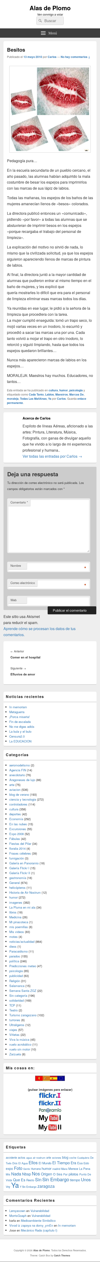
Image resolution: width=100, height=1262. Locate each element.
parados (14, 956)
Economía (16, 819)
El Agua (23, 1163)
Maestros (61, 394)
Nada (16, 1174)
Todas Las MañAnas (33, 398)
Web (13, 600)
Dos (14, 1163)
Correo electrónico (22, 583)
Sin (38, 1179)
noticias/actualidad (21, 941)
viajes (13, 1029)
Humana (36, 1169)
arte (11, 784)
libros (13, 912)
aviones (56, 1157)
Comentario (19, 502)
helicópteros (17, 887)
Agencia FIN (17, 770)
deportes (15, 814)
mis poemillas (18, 927)
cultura (53, 390)
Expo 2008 (16, 834)
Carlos (52, 57)
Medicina (15, 917)
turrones (14, 1020)
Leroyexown (17, 1210)
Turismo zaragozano (23, 1015)
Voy (8, 1186)
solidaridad (16, 1000)
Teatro (13, 1010)
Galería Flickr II (19, 873)
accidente (11, 1157)
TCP (12, 1005)
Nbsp (26, 1174)
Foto (18, 1168)
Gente (26, 1169)
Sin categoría (18, 995)
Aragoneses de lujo (22, 780)
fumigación (16, 858)
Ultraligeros (16, 1025)
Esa (80, 1163)
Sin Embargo (55, 1179)
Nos (36, 1173)
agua (29, 1157)
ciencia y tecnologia (22, 799)
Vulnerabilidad (39, 1210)
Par (65, 1174)
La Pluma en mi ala (22, 907)
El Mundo (45, 1163)
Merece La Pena (79, 1168)
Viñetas (14, 1034)
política (14, 961)
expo (9, 1168)
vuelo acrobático (20, 1044)
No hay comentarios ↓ (75, 57)
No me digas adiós (21, 726)
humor (63, 390)
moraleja (13, 398)
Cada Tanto (36, 394)
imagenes (15, 902)
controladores (18, 804)
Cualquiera (83, 1157)
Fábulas (14, 838)
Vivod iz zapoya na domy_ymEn (31, 1225)
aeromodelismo (19, 765)
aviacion (14, 789)
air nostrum (39, 1157)
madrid (56, 1169)
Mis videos (16, 932)
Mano (64, 1169)
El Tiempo (61, 1162)
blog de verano (19, 794)
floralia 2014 (17, 848)
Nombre (15, 565)
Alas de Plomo (50, 7)
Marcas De (76, 394)
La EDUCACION (20, 741)
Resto (30, 1180)
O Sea (57, 1174)
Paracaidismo (18, 951)
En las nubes (18, 824)
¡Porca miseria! (19, 717)
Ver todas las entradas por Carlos (52, 456)
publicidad (16, 975)
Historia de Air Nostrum (25, 892)
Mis (8, 1174)
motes (13, 936)
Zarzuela (15, 1054)
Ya (49, 398)
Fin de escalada (20, 721)
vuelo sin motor (19, 1049)
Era (73, 1162)
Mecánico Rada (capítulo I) (39, 1230)
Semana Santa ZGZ (22, 990)
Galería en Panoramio (24, 863)
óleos (13, 946)
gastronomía (17, 878)
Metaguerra (16, 712)
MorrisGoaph (18, 1215)
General (14, 882)
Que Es (19, 1179)
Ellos (33, 1162)
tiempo (75, 1179)
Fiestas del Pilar (20, 843)
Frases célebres (20, 853)
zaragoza (46, 1186)
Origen (46, 1173)
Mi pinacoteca (18, 922)
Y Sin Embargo (28, 1186)
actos (21, 1157)
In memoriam (18, 707)
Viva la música (19, 1039)
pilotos (73, 1173)
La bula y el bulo (20, 731)
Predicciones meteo (22, 966)
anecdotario (17, 775)
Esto (86, 1163)
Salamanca (16, 985)
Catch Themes (62, 1255)
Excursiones (17, 829)
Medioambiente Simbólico (38, 1220)
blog (65, 1157)
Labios (49, 394)
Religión (14, 981)
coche (72, 1157)
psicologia (76, 390)
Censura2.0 (17, 736)
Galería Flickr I (19, 868)
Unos (86, 1179)
